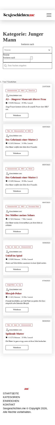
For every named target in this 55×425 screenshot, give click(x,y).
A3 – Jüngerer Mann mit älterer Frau (26, 99)
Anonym (25, 252)
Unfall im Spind (14, 255)
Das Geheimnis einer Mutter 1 (22, 177)
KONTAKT (9, 404)
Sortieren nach (9, 58)
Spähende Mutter (15, 333)
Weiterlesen (17, 115)
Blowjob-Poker (14, 293)
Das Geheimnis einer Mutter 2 (22, 139)
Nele (24, 136)
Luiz (23, 289)
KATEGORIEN (11, 397)
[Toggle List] (31, 58)
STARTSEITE (11, 393)
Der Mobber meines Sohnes (20, 215)
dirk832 (24, 95)
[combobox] (16, 57)
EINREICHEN (11, 400)
